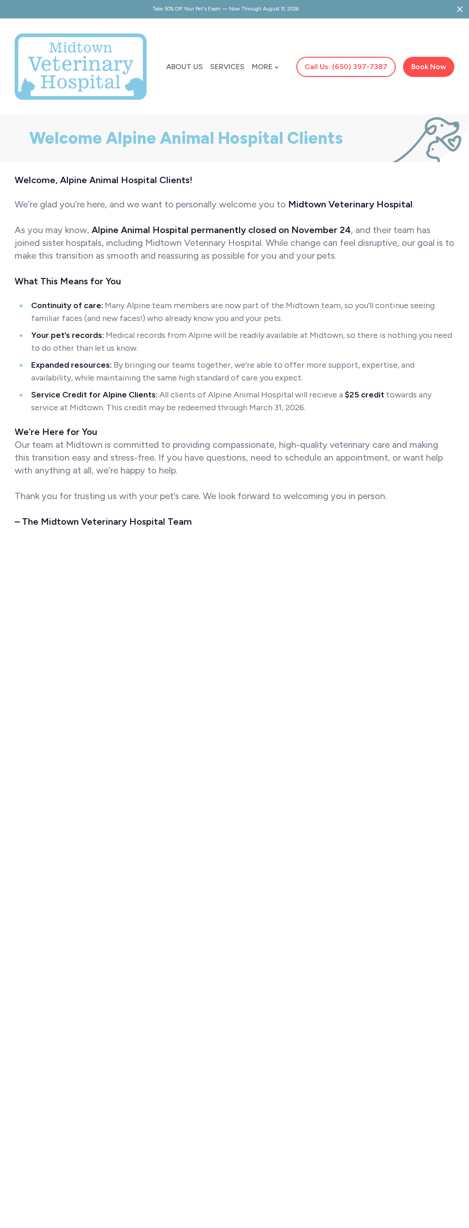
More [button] (262, 66)
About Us (184, 66)
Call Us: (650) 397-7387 (346, 66)
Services (227, 66)
